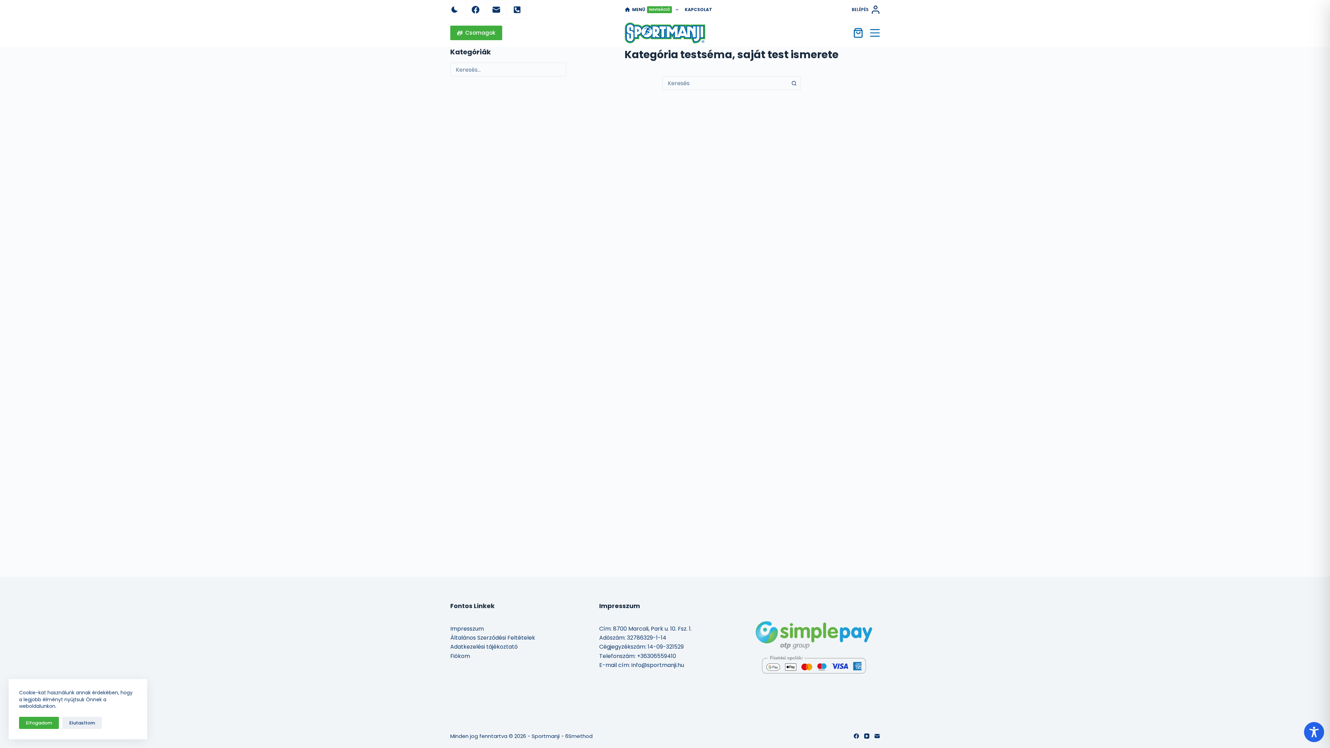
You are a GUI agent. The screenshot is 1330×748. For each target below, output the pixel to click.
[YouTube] (866, 736)
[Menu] (875, 33)
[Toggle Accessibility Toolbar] (1314, 732)
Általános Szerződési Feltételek (492, 638)
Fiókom (460, 656)
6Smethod (579, 736)
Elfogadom (39, 723)
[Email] (496, 9)
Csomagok (480, 32)
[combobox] (725, 83)
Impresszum (467, 629)
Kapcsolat (698, 9)
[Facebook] (475, 9)
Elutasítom (82, 723)
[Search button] (793, 83)
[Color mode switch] (454, 9)
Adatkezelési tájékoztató (484, 647)
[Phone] (516, 9)
